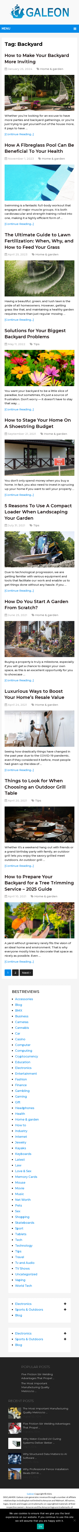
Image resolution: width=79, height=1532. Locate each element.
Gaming (21, 1096)
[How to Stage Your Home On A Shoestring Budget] (39, 458)
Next (26, 972)
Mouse (20, 1182)
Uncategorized (26, 1274)
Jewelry (20, 1142)
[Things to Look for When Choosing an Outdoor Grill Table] (39, 825)
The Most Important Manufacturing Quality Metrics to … (35, 1387)
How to (20, 1125)
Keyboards (23, 1154)
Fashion (21, 1079)
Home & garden (51, 69)
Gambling (22, 1091)
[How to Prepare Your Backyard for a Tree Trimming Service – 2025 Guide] (39, 920)
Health (20, 1114)
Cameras (21, 1022)
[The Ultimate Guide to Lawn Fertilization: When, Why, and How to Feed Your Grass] (39, 278)
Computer (22, 1045)
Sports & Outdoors (29, 1309)
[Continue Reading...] (19, 134)
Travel (19, 1257)
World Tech (23, 1286)
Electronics (23, 1068)
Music (19, 1194)
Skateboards (24, 1222)
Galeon (30, 1493)
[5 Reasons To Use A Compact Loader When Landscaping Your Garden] (39, 549)
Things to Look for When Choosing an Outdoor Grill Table (35, 787)
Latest (20, 1159)
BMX (18, 1010)
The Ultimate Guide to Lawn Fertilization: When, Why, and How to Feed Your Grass (39, 241)
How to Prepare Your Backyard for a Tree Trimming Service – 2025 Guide (39, 883)
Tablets (20, 1234)
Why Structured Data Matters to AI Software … (45, 1456)
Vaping (20, 1280)
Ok (40, 1526)
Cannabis (22, 1028)
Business (21, 1016)
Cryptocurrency (26, 1056)
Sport (19, 1228)
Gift (17, 1102)
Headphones (24, 1108)
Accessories (24, 999)
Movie (19, 1188)
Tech (18, 1240)
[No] (74, 1520)
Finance (21, 1085)
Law (18, 1165)
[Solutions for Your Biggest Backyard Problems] (39, 368)
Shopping (22, 1217)
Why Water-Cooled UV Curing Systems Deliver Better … (42, 1440)
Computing (23, 1050)
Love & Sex (23, 1171)
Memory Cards (26, 1177)
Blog (18, 1005)
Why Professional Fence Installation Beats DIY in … (46, 1471)
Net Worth (23, 1200)
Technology (24, 1245)
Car (17, 1033)
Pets (18, 1205)
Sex (17, 1211)
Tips (36, 344)
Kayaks (20, 1148)
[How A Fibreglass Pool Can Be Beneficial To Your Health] (39, 183)
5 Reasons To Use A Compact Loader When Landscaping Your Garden (38, 512)
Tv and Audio (25, 1263)
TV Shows (22, 1268)
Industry (21, 1131)
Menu (6, 28)
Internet (21, 1136)
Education (22, 1062)
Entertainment (26, 1073)
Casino (20, 1039)
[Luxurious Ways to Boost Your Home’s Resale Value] (39, 729)
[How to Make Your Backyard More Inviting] (39, 93)
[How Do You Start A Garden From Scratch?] (39, 639)
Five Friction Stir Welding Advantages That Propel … (37, 1376)
